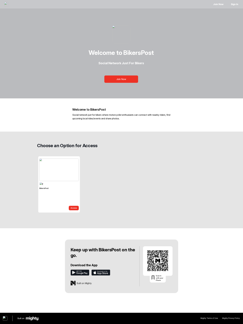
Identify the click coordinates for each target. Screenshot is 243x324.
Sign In (234, 4)
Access (74, 208)
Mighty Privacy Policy (231, 318)
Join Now (218, 4)
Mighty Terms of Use (209, 318)
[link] (59, 184)
